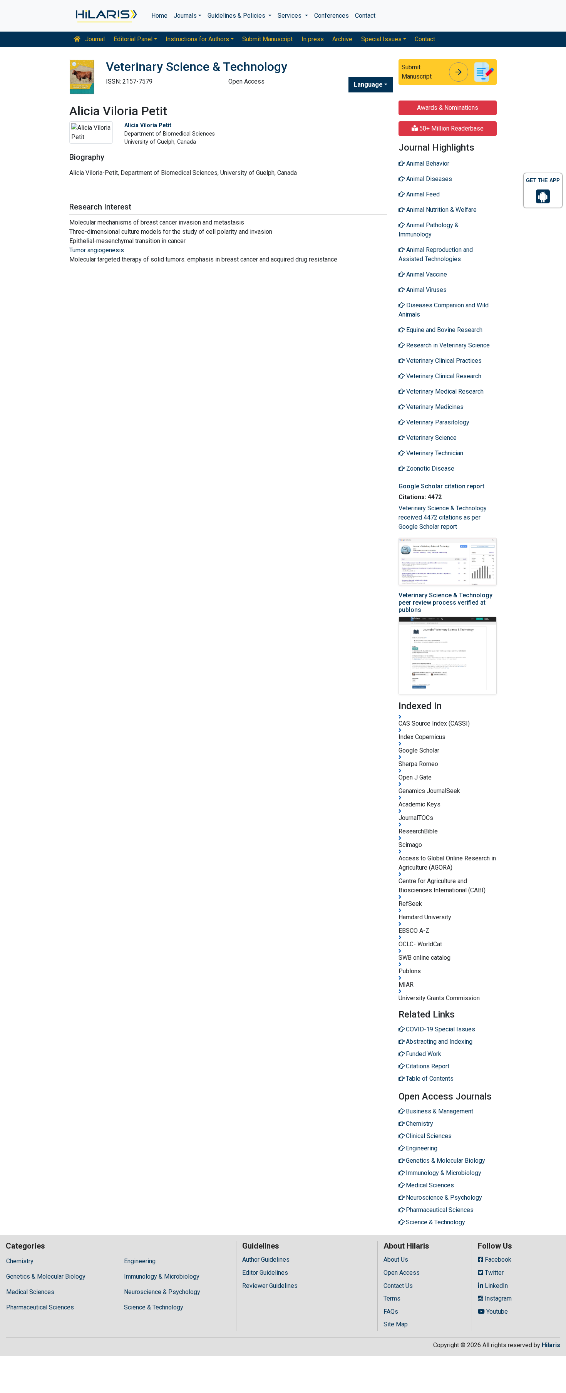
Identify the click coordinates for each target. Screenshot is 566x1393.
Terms (391, 1298)
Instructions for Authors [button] (197, 39)
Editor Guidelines (265, 1272)
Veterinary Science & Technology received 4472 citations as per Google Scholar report (443, 517)
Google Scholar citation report (441, 486)
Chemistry (19, 1261)
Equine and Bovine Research (443, 330)
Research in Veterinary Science (447, 345)
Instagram (497, 1298)
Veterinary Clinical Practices (443, 360)
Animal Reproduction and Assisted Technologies (436, 254)
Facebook (497, 1259)
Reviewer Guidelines (270, 1285)
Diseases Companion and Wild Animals (444, 310)
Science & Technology (153, 1307)
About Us (395, 1259)
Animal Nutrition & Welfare (441, 209)
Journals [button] (185, 15)
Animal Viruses (426, 289)
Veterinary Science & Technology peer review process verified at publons (445, 603)
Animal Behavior (427, 163)
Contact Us (398, 1285)
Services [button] (290, 15)
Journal (94, 39)
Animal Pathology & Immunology (429, 229)
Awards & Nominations (447, 107)
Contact (365, 15)
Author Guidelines (266, 1259)
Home (159, 15)
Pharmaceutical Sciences (40, 1307)
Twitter (493, 1272)
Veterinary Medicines (434, 407)
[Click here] (105, 15)
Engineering (140, 1261)
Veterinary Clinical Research (443, 376)
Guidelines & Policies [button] (237, 15)
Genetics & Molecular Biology (45, 1276)
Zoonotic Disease (429, 468)
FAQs (390, 1311)
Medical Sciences (30, 1292)
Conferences (331, 15)
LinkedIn (495, 1285)
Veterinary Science (431, 437)
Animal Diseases (428, 179)
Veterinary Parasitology (437, 422)
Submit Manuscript (267, 39)
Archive (342, 39)
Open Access (401, 1272)
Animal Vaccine (426, 274)
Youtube (496, 1311)
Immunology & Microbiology (161, 1276)
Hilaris (551, 1345)
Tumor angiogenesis (96, 250)
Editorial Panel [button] (133, 39)
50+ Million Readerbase (451, 128)
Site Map (395, 1324)
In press (312, 39)
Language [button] (368, 84)
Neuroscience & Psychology (162, 1292)
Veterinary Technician (434, 453)
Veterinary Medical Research (444, 391)
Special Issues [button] (381, 39)
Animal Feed (422, 194)
